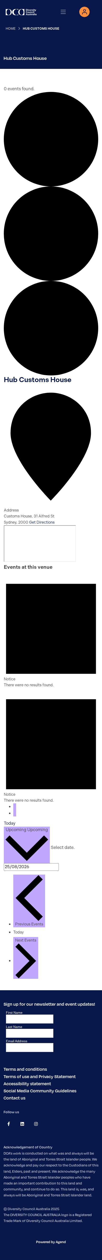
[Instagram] (36, 1124)
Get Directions (42, 522)
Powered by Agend (51, 1242)
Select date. (63, 847)
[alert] (51, 630)
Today (9, 823)
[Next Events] (14, 813)
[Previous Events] (14, 806)
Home (11, 28)
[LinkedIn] (22, 1124)
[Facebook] (8, 1124)
